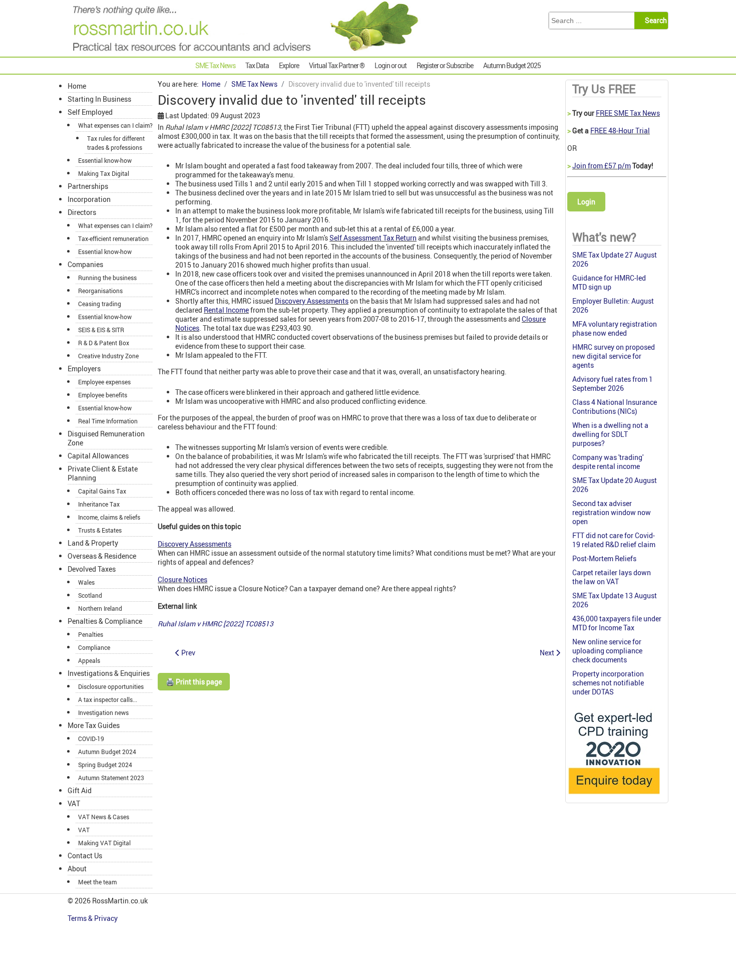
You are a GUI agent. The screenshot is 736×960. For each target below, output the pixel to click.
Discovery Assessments (311, 301)
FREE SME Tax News (628, 113)
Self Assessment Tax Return (373, 238)
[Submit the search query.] (654, 20)
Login (586, 201)
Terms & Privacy (93, 918)
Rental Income (226, 310)
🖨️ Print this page (194, 681)
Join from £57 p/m (601, 165)
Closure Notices (182, 579)
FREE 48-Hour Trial (620, 130)
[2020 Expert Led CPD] (613, 796)
